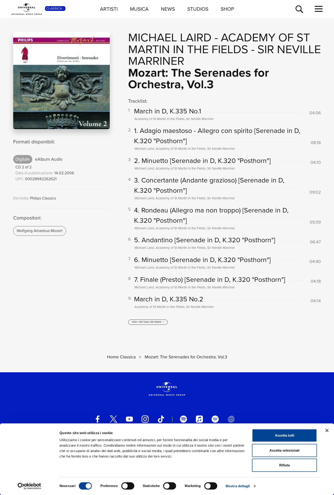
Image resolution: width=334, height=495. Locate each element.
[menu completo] (319, 9)
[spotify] (183, 419)
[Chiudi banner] (327, 430)
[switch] (127, 486)
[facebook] (97, 419)
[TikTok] (161, 419)
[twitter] (113, 419)
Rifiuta (284, 465)
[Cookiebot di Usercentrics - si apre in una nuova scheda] (29, 486)
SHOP (227, 9)
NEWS (168, 9)
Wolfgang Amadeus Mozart (39, 231)
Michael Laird (170, 37)
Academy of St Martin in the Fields (219, 43)
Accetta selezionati (284, 450)
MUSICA (139, 9)
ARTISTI (109, 9)
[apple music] (199, 419)
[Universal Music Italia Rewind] (231, 419)
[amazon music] (215, 419)
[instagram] (145, 419)
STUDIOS (197, 9)
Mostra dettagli (238, 486)
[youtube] (129, 419)
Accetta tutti (284, 435)
